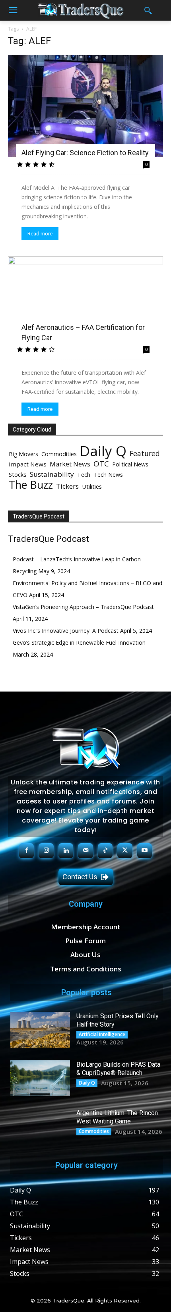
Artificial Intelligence (102, 1034)
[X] (124, 850)
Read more (39, 234)
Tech (83, 474)
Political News (130, 464)
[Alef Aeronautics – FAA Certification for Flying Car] (85, 299)
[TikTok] (105, 850)
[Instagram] (46, 850)
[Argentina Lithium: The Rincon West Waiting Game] (40, 1126)
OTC (101, 463)
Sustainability (52, 474)
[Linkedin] (66, 850)
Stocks (18, 474)
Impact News (28, 464)
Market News (70, 464)
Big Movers (23, 454)
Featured (145, 453)
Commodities (59, 454)
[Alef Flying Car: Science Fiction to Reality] (85, 106)
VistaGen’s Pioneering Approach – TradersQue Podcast (83, 607)
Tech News (108, 474)
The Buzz (31, 484)
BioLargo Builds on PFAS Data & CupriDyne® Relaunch (118, 1069)
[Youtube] (144, 850)
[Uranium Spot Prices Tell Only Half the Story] (40, 1030)
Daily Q (103, 450)
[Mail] (85, 850)
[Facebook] (26, 850)
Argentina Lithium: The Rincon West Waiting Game (117, 1117)
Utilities (92, 486)
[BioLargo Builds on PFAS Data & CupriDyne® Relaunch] (40, 1078)
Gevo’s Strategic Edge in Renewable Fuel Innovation (79, 642)
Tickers (67, 486)
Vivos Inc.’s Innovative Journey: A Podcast (66, 630)
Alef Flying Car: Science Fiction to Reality (85, 152)
